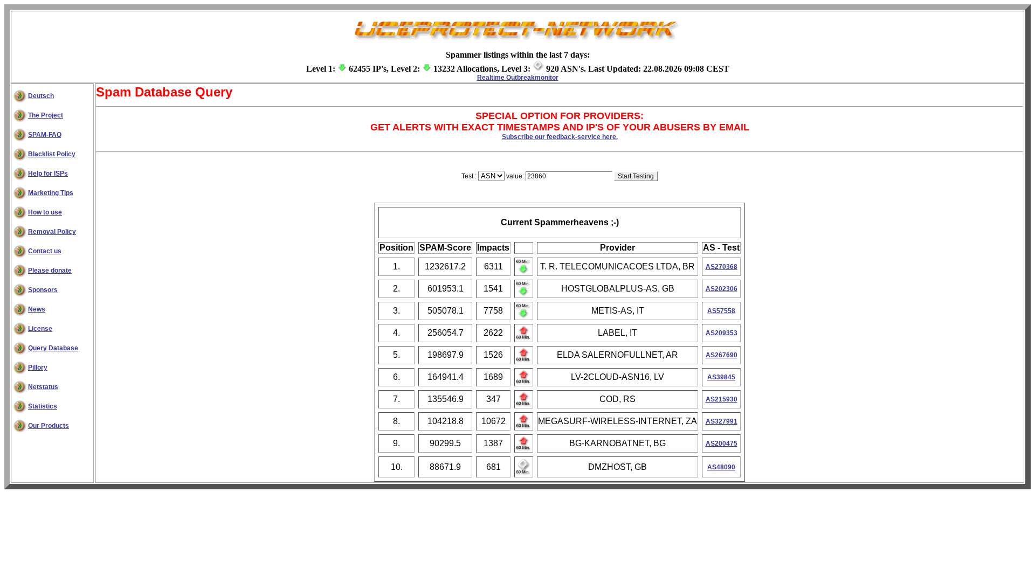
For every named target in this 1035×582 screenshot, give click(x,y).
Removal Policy (52, 231)
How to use (45, 212)
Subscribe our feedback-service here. (560, 137)
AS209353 (721, 333)
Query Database (53, 348)
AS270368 (721, 267)
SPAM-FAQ (44, 134)
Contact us (44, 251)
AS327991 (721, 421)
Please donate (50, 270)
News (36, 309)
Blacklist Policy (51, 154)
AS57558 (721, 311)
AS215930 (721, 399)
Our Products (48, 425)
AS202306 (721, 289)
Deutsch (41, 96)
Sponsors (43, 290)
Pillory (37, 367)
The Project (45, 115)
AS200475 (721, 443)
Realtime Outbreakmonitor (517, 77)
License (40, 328)
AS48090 (721, 467)
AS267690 (721, 355)
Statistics (42, 406)
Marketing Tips (50, 193)
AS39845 (721, 377)
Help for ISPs (48, 173)
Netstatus (43, 387)
